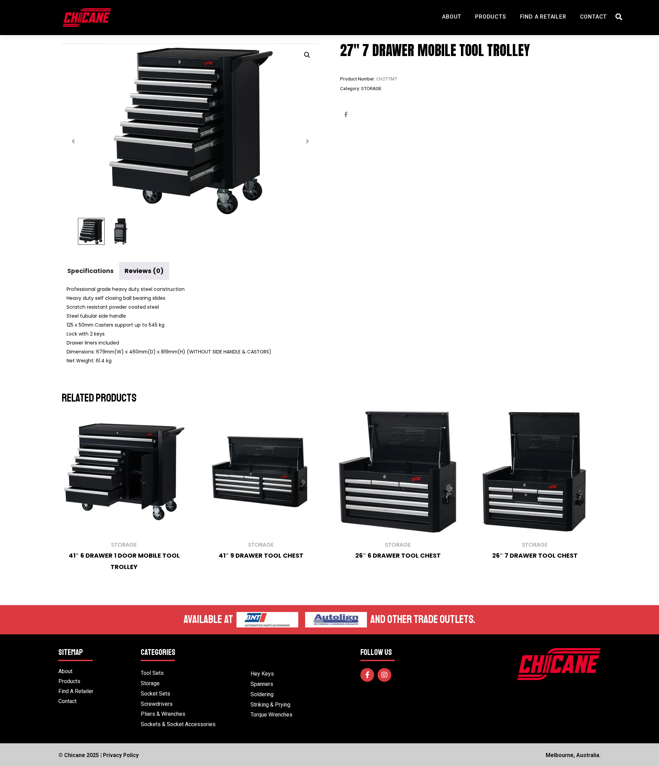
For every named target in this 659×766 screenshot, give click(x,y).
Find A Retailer (543, 16)
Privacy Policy (121, 755)
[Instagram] (384, 675)
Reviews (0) (144, 270)
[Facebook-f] (367, 675)
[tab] (90, 271)
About (451, 16)
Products (490, 16)
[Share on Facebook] (346, 114)
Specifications (90, 270)
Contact (593, 16)
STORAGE (371, 88)
